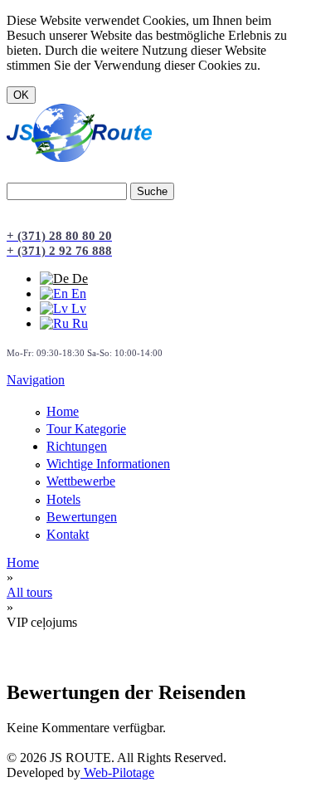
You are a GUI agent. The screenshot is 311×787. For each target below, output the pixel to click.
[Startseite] (79, 157)
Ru (78, 323)
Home (62, 411)
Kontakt (67, 534)
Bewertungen (81, 517)
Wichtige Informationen (108, 464)
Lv (77, 308)
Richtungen (76, 446)
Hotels (63, 499)
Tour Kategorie (86, 429)
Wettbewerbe (80, 481)
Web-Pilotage (117, 772)
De (78, 278)
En (77, 293)
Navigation (36, 380)
